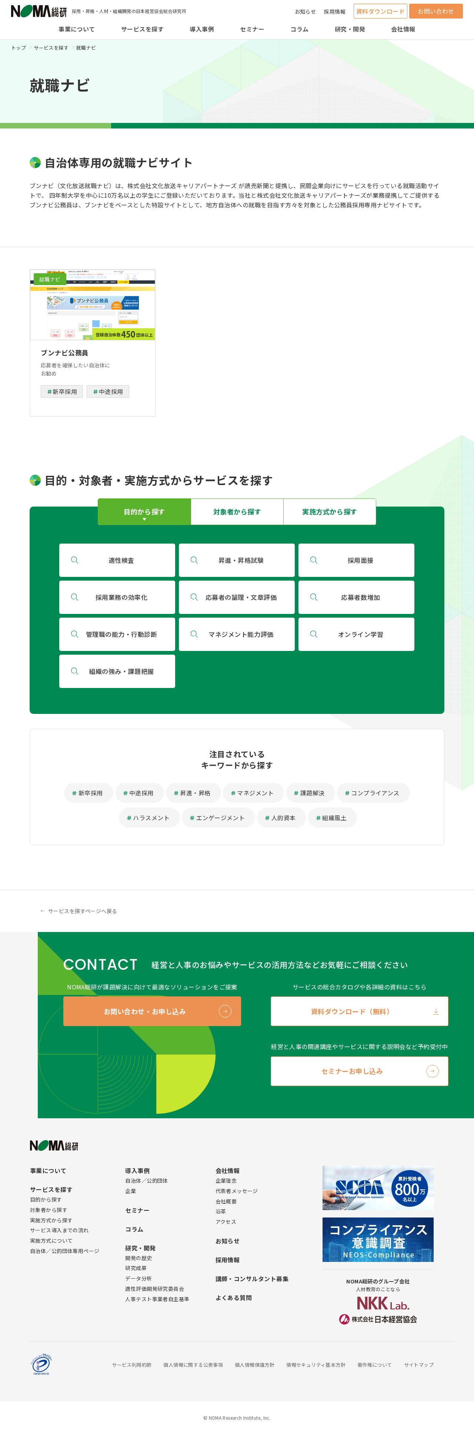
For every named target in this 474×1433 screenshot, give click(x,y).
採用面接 (361, 560)
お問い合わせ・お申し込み (145, 1011)
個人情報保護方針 (254, 1364)
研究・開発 (350, 28)
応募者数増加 (360, 597)
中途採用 (111, 391)
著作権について (374, 1364)
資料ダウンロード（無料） (352, 1011)
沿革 (221, 1211)
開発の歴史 (138, 1258)
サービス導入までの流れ (59, 1230)
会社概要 (226, 1201)
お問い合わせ (436, 11)
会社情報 (403, 28)
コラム (299, 28)
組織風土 (334, 817)
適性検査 (121, 560)
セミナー (252, 28)
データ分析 (138, 1278)
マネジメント (255, 792)
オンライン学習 (361, 634)
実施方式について (51, 1240)
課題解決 (312, 792)
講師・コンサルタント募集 (252, 1278)
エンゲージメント (220, 817)
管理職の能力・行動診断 (121, 634)
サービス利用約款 (131, 1364)
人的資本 (283, 817)
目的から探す (46, 1199)
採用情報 (335, 11)
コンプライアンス (375, 792)
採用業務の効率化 (121, 597)
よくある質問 (234, 1297)
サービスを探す (142, 28)
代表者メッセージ (237, 1191)
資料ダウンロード (380, 11)
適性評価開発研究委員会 (154, 1288)
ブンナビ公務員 (65, 352)
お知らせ (305, 11)
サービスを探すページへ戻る (82, 911)
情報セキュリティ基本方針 (316, 1364)
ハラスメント (151, 817)
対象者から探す (48, 1209)
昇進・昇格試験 (241, 560)
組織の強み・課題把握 (121, 671)
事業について (77, 28)
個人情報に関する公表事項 (193, 1364)
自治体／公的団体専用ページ (64, 1251)
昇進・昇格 (195, 792)
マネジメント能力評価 (240, 634)
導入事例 (202, 28)
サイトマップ (419, 1364)
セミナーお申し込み (352, 1071)
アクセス (226, 1221)
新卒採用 (65, 391)
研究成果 (136, 1268)
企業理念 (226, 1180)
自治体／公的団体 (146, 1180)
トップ (18, 47)
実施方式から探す (51, 1220)
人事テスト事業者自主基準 (157, 1299)
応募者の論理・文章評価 (241, 597)
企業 (130, 1191)
